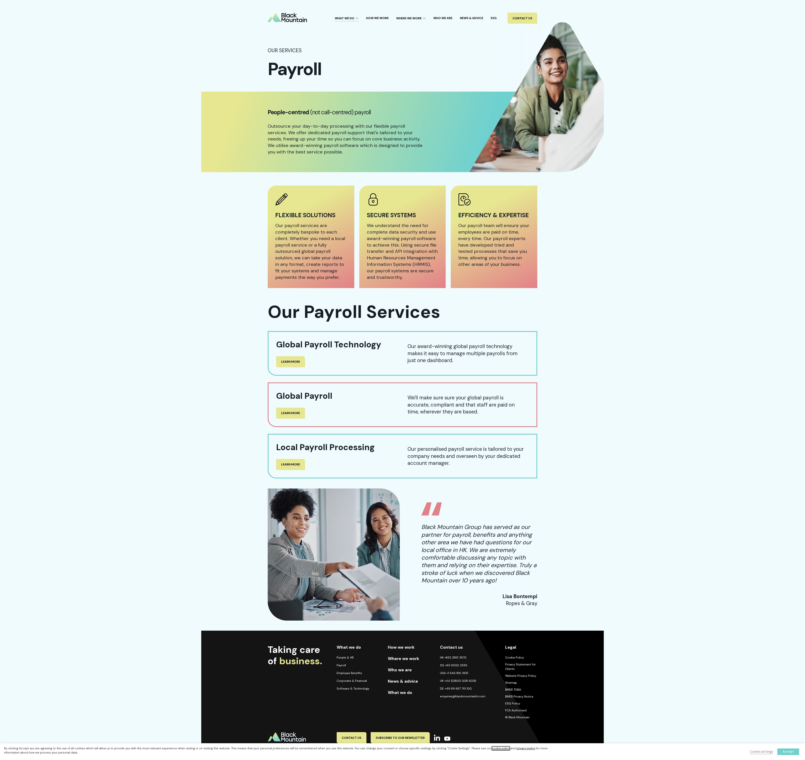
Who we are (400, 670)
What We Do (344, 18)
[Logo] (287, 17)
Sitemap (511, 683)
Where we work (403, 658)
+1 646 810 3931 (457, 673)
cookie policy (501, 748)
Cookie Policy (514, 657)
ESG (494, 18)
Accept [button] (788, 752)
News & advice (403, 681)
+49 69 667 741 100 (458, 688)
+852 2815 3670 (455, 657)
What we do (400, 692)
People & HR (345, 657)
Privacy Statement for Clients (520, 667)
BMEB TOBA (513, 689)
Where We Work (409, 18)
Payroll (341, 665)
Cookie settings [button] (761, 752)
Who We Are (442, 18)
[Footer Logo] (295, 737)
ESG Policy (512, 703)
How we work (401, 647)
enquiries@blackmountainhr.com (462, 696)
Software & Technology (353, 688)
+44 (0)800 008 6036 (460, 681)
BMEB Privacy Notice (519, 696)
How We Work (377, 18)
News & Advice (471, 18)
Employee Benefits (349, 673)
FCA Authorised (516, 710)
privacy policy (526, 748)
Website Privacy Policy (520, 676)
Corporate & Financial (352, 681)
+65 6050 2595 (456, 665)
